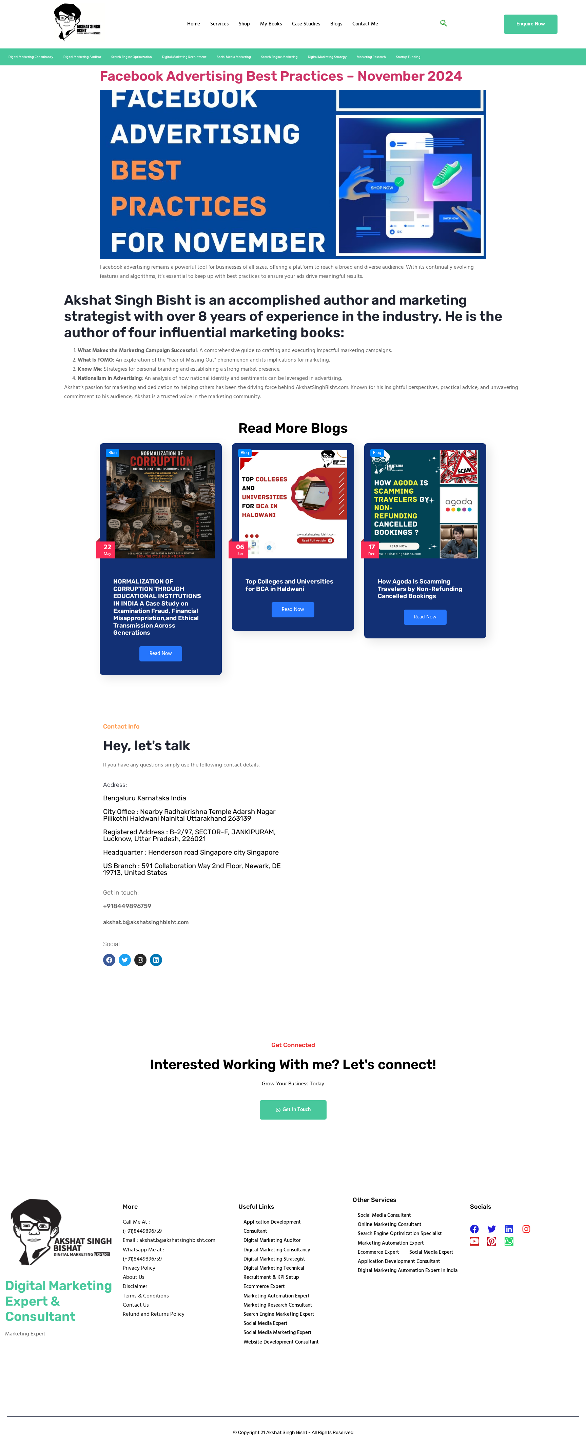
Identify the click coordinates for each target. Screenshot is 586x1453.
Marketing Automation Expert (276, 1296)
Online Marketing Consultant (390, 1225)
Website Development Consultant (281, 1342)
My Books (271, 24)
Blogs (336, 24)
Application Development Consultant (272, 1226)
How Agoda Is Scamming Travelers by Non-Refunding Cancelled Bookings (420, 589)
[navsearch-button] (443, 24)
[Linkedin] (509, 1229)
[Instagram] (526, 1229)
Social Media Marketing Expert (277, 1333)
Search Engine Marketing (279, 57)
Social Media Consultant (384, 1215)
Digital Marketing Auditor (82, 57)
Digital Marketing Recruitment (184, 57)
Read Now (161, 654)
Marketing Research (371, 57)
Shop (244, 24)
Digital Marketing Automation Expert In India (407, 1271)
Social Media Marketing (234, 57)
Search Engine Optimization (131, 57)
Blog (113, 452)
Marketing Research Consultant (277, 1305)
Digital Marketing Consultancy (30, 57)
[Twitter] (491, 1229)
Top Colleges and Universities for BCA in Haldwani (289, 585)
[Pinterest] (491, 1241)
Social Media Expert (265, 1323)
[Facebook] (474, 1229)
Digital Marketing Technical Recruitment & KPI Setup (273, 1273)
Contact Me (365, 24)
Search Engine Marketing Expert (278, 1314)
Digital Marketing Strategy (327, 57)
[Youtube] (474, 1241)
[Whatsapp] (509, 1241)
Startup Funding (408, 57)
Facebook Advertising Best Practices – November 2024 (281, 76)
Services (219, 24)
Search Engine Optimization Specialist (400, 1234)
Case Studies (306, 24)
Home (193, 24)
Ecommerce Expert (264, 1287)
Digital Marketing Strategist (274, 1259)
